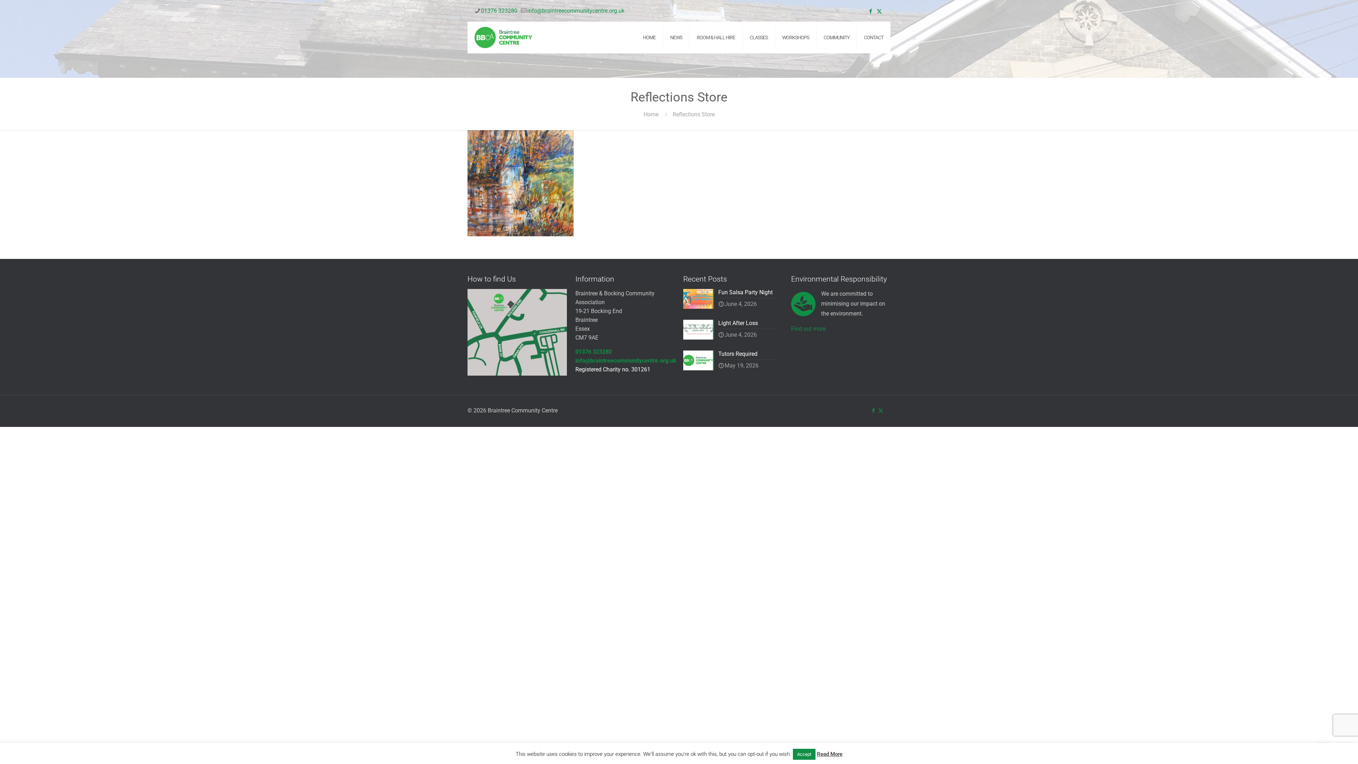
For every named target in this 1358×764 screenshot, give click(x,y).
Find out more (808, 328)
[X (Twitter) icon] (879, 11)
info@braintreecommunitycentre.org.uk (576, 10)
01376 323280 (499, 10)
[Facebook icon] (870, 11)
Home (651, 114)
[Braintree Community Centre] (503, 37)
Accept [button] (804, 754)
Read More (829, 754)
